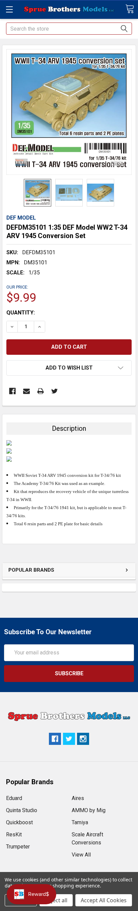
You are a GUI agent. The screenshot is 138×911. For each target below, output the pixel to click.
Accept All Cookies (104, 900)
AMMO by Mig (89, 810)
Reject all (56, 900)
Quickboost (19, 822)
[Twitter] (55, 391)
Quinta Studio (21, 810)
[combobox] (69, 29)
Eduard (14, 798)
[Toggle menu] (9, 9)
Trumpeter (18, 846)
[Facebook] (12, 391)
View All (81, 854)
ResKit (14, 834)
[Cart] (129, 9)
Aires (78, 798)
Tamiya (80, 822)
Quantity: (20, 312)
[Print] (40, 391)
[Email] (26, 391)
